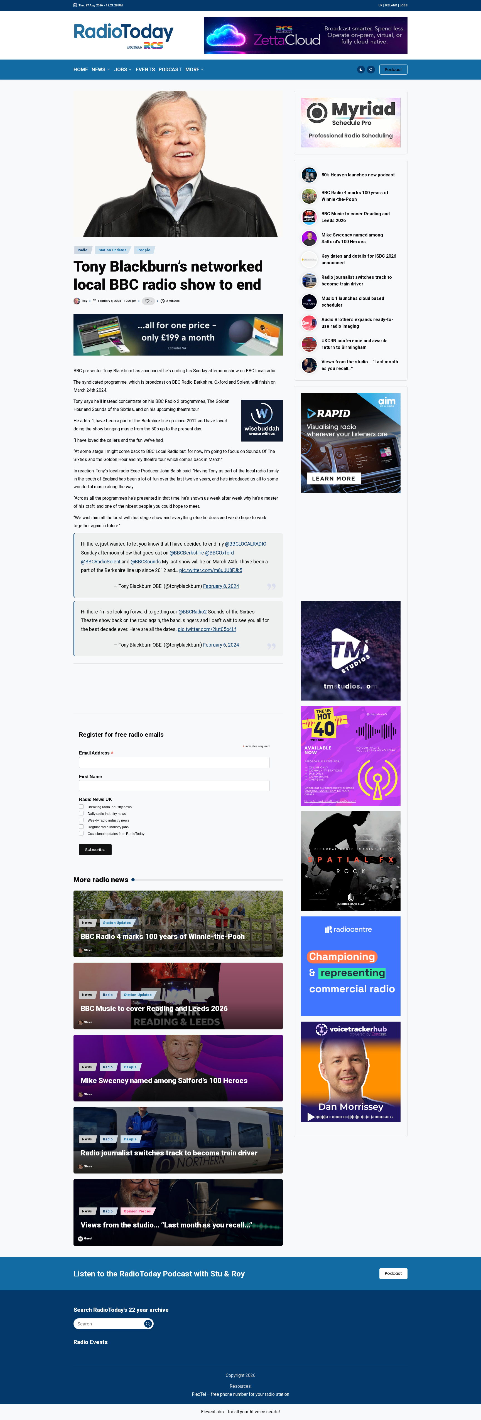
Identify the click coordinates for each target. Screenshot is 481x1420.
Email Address (96, 753)
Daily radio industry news (107, 814)
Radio (83, 250)
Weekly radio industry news (108, 820)
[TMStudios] (351, 650)
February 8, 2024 (221, 586)
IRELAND (391, 5)
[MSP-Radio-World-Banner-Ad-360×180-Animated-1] (351, 122)
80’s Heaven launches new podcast (358, 175)
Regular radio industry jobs (108, 827)
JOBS (404, 5)
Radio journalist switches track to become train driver (169, 1153)
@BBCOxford (219, 553)
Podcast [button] (393, 1273)
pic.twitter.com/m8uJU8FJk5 (210, 570)
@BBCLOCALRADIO (245, 544)
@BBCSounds (146, 561)
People (144, 250)
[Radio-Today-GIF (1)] (351, 966)
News (87, 923)
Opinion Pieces (137, 1211)
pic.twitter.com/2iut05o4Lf (207, 629)
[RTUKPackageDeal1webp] (178, 335)
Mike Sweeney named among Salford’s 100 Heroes (164, 1080)
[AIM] (351, 442)
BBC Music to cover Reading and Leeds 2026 (154, 1008)
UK (380, 5)
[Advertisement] (178, 691)
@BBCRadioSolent (101, 561)
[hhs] (351, 861)
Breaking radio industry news (110, 807)
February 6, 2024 (221, 645)
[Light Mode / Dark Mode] (361, 70)
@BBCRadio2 (192, 612)
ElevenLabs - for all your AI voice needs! (240, 1411)
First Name (90, 776)
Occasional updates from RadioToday (116, 834)
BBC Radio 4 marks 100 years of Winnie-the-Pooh (163, 936)
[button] (393, 70)
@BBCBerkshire (187, 553)
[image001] (351, 755)
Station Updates (113, 250)
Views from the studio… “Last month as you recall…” (166, 1225)
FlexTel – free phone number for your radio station (240, 1394)
